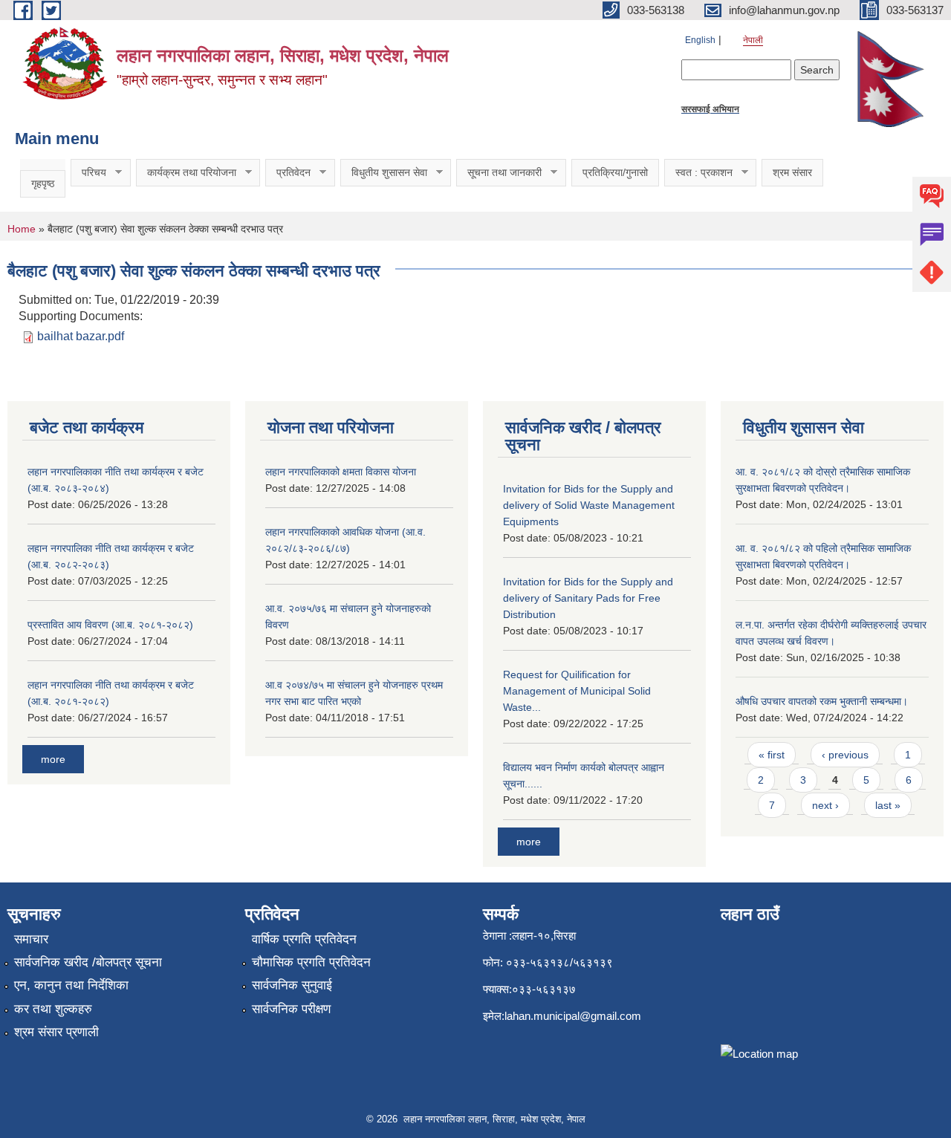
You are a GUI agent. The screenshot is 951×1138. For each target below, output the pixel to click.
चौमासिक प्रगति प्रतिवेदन (311, 962)
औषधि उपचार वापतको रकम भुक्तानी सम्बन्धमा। (822, 701)
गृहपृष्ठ (42, 183)
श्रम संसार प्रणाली (56, 1032)
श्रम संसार (792, 172)
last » (887, 805)
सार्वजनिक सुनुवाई (292, 985)
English (700, 40)
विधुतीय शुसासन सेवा (383, 172)
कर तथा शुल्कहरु (53, 1009)
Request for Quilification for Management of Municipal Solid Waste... (577, 691)
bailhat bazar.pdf (80, 336)
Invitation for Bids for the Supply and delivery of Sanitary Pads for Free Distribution (588, 598)
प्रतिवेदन (288, 172)
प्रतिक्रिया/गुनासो (615, 172)
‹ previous (845, 755)
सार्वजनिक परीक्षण (291, 1009)
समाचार (31, 939)
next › (825, 805)
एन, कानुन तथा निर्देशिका (71, 985)
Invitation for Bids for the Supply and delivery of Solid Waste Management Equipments (589, 505)
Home (21, 229)
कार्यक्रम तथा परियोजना (186, 172)
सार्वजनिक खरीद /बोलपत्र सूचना (88, 962)
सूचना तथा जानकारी (499, 172)
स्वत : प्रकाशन (698, 172)
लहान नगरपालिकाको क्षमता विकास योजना (340, 472)
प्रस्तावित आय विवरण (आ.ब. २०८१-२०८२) (110, 625)
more (53, 759)
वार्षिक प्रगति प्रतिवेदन (304, 939)
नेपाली (753, 40)
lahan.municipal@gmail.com (572, 1015)
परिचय (88, 172)
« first (772, 755)
